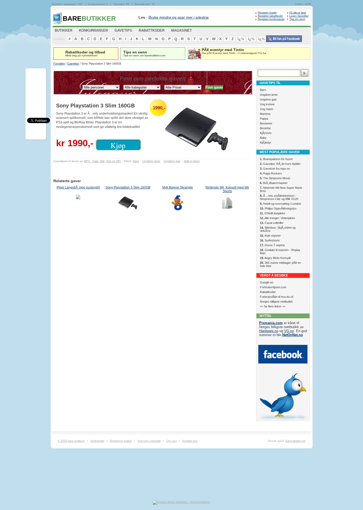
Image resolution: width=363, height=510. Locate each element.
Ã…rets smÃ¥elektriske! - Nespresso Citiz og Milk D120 (279, 197)
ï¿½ (241, 39)
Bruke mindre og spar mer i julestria (179, 17)
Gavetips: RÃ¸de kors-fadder (280, 163)
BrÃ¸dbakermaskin (273, 183)
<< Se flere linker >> (272, 306)
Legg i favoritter (299, 15)
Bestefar (265, 128)
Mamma (265, 113)
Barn (136, 161)
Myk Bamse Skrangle (177, 187)
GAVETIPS (123, 30)
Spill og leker (192, 161)
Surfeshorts (270, 240)
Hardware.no (268, 331)
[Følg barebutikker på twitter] (282, 419)
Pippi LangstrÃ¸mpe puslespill (78, 187)
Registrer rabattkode (270, 15)
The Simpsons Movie (275, 178)
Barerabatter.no (295, 440)
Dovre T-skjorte (272, 245)
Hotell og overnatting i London (280, 203)
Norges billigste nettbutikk (276, 301)
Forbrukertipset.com (273, 287)
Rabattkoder (268, 292)
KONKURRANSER (93, 30)
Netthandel (97, 440)
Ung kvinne (267, 104)
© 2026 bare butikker (71, 440)
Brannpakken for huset (276, 159)
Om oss (171, 440)
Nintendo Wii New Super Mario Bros (281, 189)
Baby (263, 137)
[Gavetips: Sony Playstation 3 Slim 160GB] (128, 203)
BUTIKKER (89, 18)
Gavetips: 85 (121, 4)
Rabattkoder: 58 (145, 4)
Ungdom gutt (172, 161)
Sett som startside (149, 440)
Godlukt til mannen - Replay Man (280, 251)
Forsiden (59, 63)
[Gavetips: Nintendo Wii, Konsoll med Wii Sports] (227, 203)
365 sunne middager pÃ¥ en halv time (280, 264)
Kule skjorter (270, 235)
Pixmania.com (271, 323)
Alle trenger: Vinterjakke (277, 218)
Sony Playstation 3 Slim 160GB (127, 187)
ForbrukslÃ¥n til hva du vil (276, 296)
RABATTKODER (151, 30)
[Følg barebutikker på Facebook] (284, 41)
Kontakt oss (190, 440)
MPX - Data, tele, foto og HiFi (102, 161)
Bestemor (266, 123)
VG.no (289, 331)
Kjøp (118, 145)
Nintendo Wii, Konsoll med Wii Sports (227, 189)
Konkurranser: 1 (98, 4)
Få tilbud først (297, 12)
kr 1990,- (75, 143)
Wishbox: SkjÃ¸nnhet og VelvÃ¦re (278, 229)
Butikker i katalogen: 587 (67, 4)
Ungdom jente (151, 161)
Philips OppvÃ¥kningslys (278, 208)
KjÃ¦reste (266, 133)
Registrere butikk (121, 440)
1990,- (159, 107)
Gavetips (73, 63)
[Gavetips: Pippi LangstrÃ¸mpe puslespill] (78, 203)
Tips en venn (297, 19)
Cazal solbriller (272, 222)
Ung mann (266, 109)
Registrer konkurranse (271, 19)
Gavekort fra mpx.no (275, 168)
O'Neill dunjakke (272, 213)
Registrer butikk (267, 12)
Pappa (264, 118)
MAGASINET (181, 30)
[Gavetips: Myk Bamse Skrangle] (177, 203)
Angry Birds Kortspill (275, 258)
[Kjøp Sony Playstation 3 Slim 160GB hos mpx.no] (199, 129)
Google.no (266, 282)
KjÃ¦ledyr (265, 142)
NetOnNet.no (292, 335)
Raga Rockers (271, 173)
